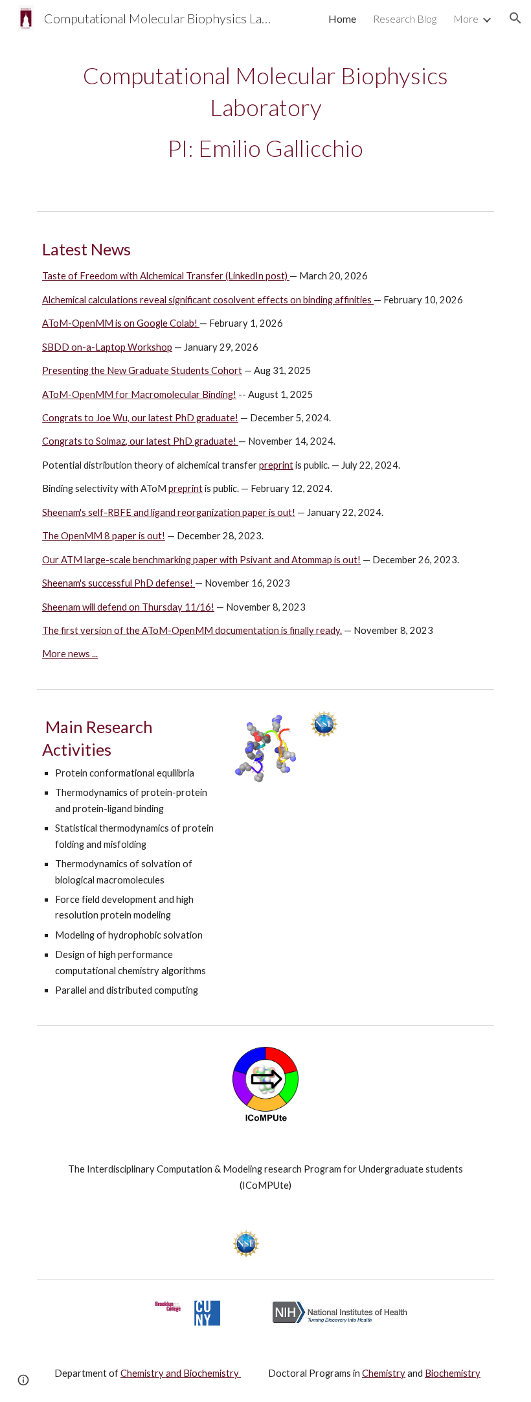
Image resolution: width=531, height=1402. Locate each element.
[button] (515, 18)
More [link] (466, 18)
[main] (265, 111)
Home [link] (342, 18)
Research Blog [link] (404, 18)
